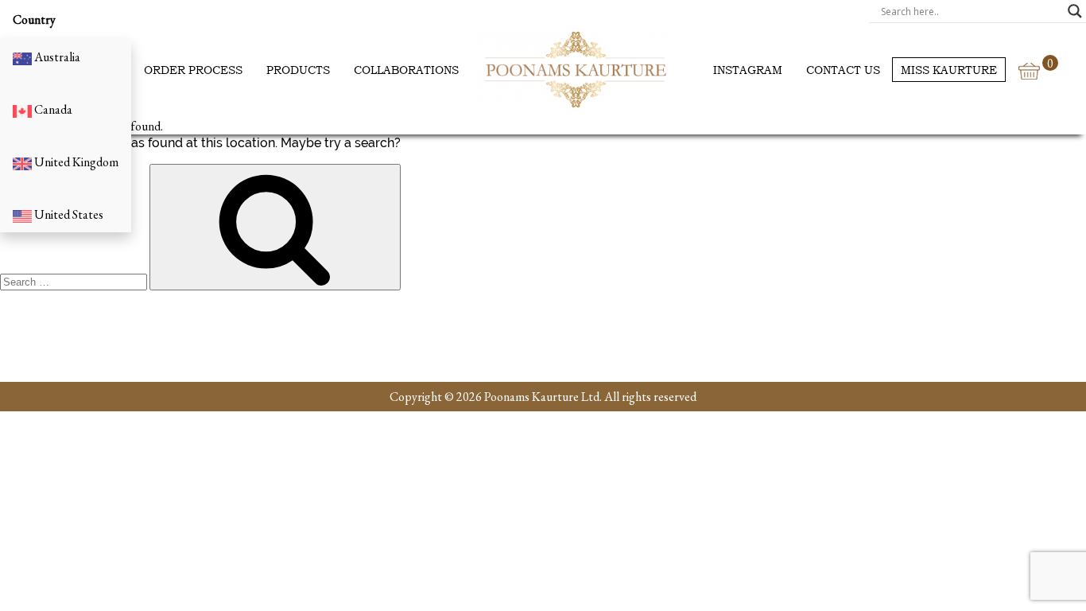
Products (298, 69)
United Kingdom (75, 162)
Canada (52, 109)
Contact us (843, 69)
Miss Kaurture (949, 69)
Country (34, 19)
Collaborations (406, 69)
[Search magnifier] (1075, 11)
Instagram (747, 69)
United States (67, 214)
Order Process (193, 69)
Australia (56, 57)
